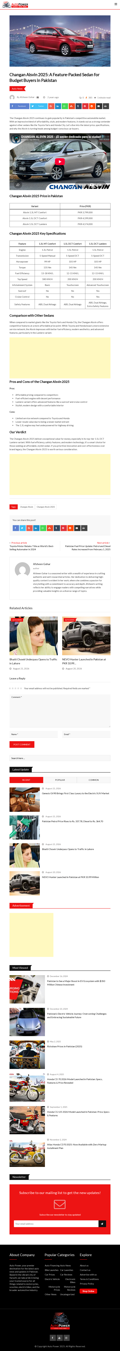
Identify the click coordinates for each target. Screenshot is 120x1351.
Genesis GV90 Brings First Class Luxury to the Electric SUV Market (75, 793)
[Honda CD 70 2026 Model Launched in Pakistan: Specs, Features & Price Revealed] (27, 1087)
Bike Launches (52, 1270)
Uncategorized (67, 1294)
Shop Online (88, 1291)
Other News (50, 1294)
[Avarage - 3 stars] (15, 688)
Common (94, 780)
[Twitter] (23, 528)
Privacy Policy (87, 1283)
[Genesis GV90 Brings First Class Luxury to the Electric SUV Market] (25, 799)
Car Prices (50, 1274)
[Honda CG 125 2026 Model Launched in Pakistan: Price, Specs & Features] (27, 1120)
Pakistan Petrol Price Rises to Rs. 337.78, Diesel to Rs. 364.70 (72, 821)
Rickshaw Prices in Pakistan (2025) (64, 1046)
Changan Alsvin (26, 507)
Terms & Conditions (89, 1279)
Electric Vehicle (52, 1279)
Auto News (17, 88)
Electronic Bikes (70, 1280)
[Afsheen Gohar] (38, 97)
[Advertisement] (60, 357)
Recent (26, 780)
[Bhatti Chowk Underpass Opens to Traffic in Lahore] (25, 855)
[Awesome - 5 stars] (21, 688)
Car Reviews (66, 1274)
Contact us (85, 1270)
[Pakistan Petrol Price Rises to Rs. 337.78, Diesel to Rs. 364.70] (25, 827)
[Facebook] (16, 528)
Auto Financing (52, 1265)
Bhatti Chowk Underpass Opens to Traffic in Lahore (68, 849)
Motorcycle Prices (54, 1288)
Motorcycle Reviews (69, 1288)
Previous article (19, 542)
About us (84, 1265)
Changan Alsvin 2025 (46, 507)
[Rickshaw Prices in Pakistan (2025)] (27, 1055)
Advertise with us (88, 1274)
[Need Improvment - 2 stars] (12, 688)
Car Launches (66, 1270)
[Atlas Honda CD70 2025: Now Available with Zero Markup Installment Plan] (27, 1153)
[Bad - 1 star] (9, 688)
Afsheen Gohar (41, 564)
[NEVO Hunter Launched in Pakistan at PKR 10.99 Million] (25, 883)
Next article (103, 542)
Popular (60, 780)
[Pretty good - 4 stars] (18, 688)
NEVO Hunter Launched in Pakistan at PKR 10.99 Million (70, 877)
